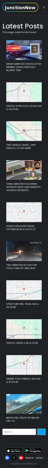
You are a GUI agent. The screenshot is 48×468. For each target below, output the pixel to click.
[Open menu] (44, 7)
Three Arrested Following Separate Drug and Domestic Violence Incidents (23, 187)
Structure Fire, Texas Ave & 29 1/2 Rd (22, 306)
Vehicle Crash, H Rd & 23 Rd (22, 342)
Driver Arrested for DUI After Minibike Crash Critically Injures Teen (23, 67)
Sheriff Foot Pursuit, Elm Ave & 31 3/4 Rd (23, 380)
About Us (29, 457)
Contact (39, 457)
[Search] (41, 432)
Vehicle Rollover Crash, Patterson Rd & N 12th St (20, 228)
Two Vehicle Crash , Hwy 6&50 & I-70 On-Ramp (21, 146)
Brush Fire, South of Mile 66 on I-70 (22, 419)
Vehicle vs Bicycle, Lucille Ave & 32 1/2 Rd (24, 108)
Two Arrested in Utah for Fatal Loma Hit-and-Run (21, 267)
